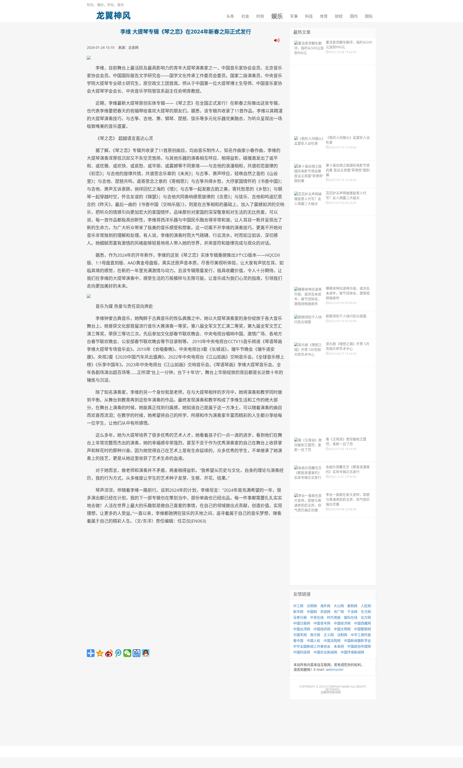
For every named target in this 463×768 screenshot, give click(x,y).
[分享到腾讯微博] (118, 653)
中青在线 (317, 617)
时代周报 (333, 617)
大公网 (339, 605)
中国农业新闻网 (325, 652)
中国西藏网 (362, 623)
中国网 (312, 611)
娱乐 (277, 16)
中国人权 (313, 640)
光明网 (312, 605)
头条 (230, 16)
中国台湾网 (301, 629)
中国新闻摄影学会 (357, 640)
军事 (294, 16)
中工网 (298, 605)
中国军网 (300, 634)
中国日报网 (301, 623)
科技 (309, 16)
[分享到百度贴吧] (136, 653)
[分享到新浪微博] (109, 653)
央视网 (325, 611)
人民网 (366, 605)
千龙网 (352, 611)
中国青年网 (321, 623)
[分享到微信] (127, 653)
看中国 (298, 640)
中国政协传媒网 (359, 646)
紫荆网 (352, 605)
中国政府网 (321, 629)
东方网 (366, 611)
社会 (245, 16)
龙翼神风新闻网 (330, 692)
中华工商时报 (361, 634)
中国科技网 (301, 652)
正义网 (329, 634)
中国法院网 (332, 640)
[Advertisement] (186, 588)
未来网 (339, 646)
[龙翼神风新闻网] (113, 14)
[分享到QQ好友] (146, 653)
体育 (324, 16)
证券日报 (300, 617)
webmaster (335, 669)
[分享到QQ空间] (100, 653)
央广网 (339, 611)
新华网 (298, 611)
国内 (354, 16)
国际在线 (350, 617)
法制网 (342, 634)
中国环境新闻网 (352, 652)
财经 (339, 16)
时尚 (260, 16)
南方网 (315, 634)
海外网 (325, 605)
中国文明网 (342, 629)
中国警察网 (362, 629)
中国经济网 (342, 623)
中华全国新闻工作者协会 (311, 646)
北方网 (366, 617)
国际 (369, 16)
